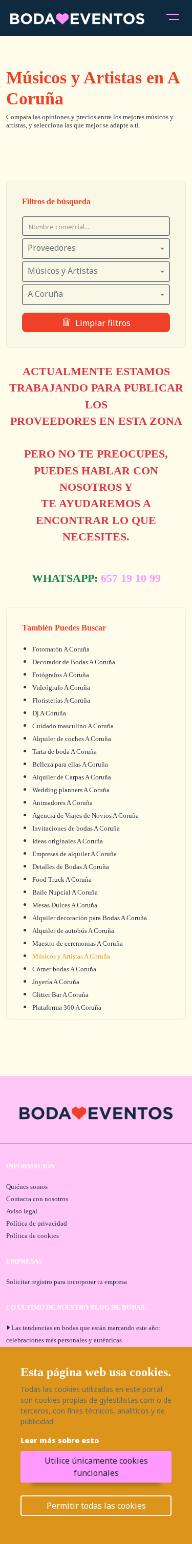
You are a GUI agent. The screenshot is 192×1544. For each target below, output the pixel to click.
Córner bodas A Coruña (64, 969)
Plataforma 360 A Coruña (66, 1007)
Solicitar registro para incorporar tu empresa (66, 1282)
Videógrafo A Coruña (61, 687)
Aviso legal (21, 1211)
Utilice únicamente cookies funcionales (96, 1466)
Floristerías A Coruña (61, 700)
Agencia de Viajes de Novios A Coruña (85, 815)
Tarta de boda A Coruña (64, 751)
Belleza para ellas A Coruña (70, 764)
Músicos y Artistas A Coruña (71, 956)
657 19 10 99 (131, 578)
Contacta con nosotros (37, 1199)
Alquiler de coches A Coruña (71, 739)
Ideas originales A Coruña (67, 841)
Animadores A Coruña (62, 803)
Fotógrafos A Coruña (60, 675)
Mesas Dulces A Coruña (64, 905)
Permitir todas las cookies (96, 1505)
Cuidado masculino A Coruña (73, 726)
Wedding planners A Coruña (71, 790)
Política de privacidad (36, 1223)
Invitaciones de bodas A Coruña (76, 828)
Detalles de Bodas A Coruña (70, 867)
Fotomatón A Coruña (61, 649)
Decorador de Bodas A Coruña (73, 662)
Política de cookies (32, 1235)
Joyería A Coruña (55, 982)
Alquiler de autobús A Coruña (73, 930)
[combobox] (96, 248)
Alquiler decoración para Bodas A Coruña (89, 918)
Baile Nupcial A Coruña (65, 892)
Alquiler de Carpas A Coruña (71, 777)
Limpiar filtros (103, 323)
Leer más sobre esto (59, 1440)
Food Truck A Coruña (62, 879)
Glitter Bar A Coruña (60, 994)
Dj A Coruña (49, 713)
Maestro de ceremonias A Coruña (77, 943)
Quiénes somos (27, 1186)
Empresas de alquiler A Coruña (74, 854)
